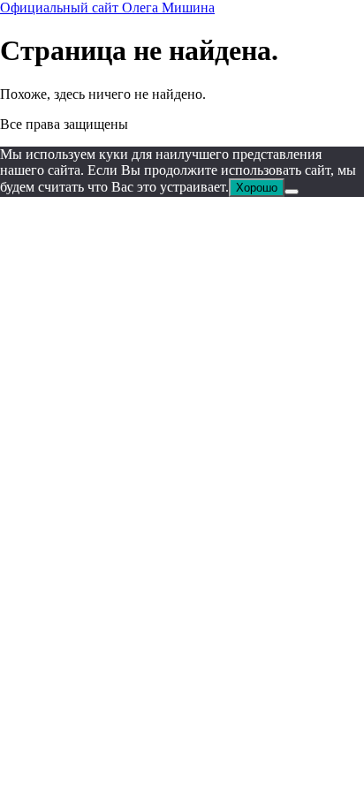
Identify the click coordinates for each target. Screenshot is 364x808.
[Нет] (291, 191)
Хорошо (256, 187)
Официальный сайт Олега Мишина (107, 7)
